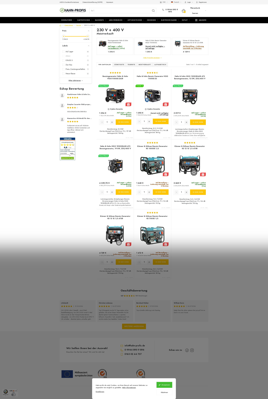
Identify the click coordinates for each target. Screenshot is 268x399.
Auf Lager (77, 51)
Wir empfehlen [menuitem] (105, 65)
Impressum (109, 2)
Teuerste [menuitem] (131, 65)
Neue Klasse (77, 73)
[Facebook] (187, 350)
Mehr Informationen (129, 387)
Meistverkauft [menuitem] (145, 65)
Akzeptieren (165, 385)
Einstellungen (100, 392)
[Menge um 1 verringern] (102, 122)
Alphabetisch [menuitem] (160, 65)
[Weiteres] (200, 20)
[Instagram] (192, 350)
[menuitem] (68, 20)
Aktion (77, 56)
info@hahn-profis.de (135, 345)
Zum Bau (77, 65)
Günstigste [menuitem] (119, 65)
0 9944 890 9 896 (171, 11)
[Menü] (17, 390)
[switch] (13, 394)
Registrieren (203, 2)
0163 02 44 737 (133, 354)
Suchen (153, 10)
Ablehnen (164, 392)
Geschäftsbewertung (134, 290)
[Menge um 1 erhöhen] (112, 122)
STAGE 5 (77, 60)
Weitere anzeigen (134, 326)
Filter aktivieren (75, 80)
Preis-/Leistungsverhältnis (77, 69)
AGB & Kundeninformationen (69, 2)
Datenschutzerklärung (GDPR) (92, 2)
